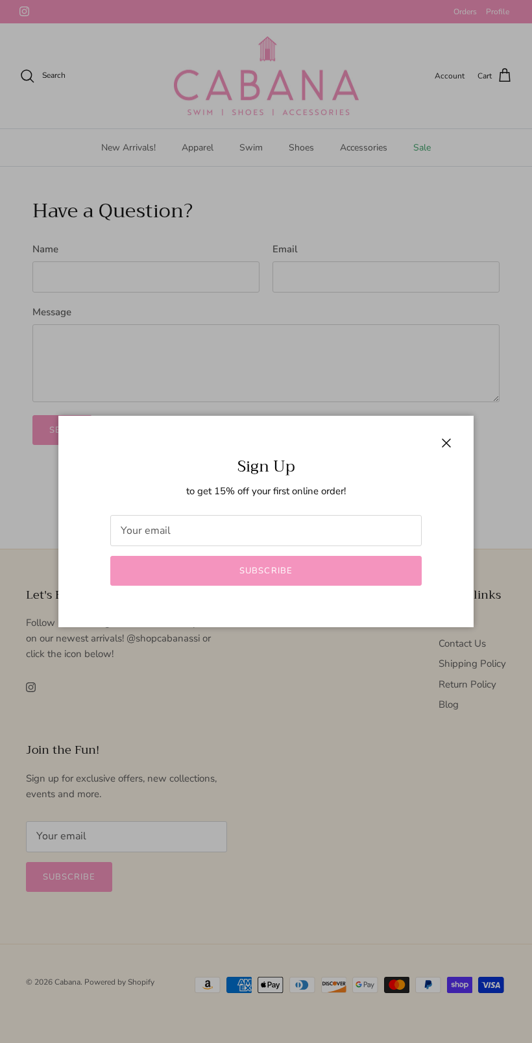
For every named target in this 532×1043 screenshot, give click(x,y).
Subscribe (265, 571)
